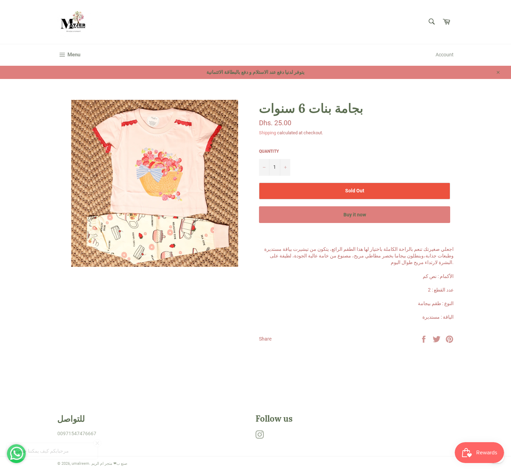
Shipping (267, 132)
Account (445, 54)
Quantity (269, 151)
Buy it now (354, 214)
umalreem (80, 463)
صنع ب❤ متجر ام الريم (109, 463)
